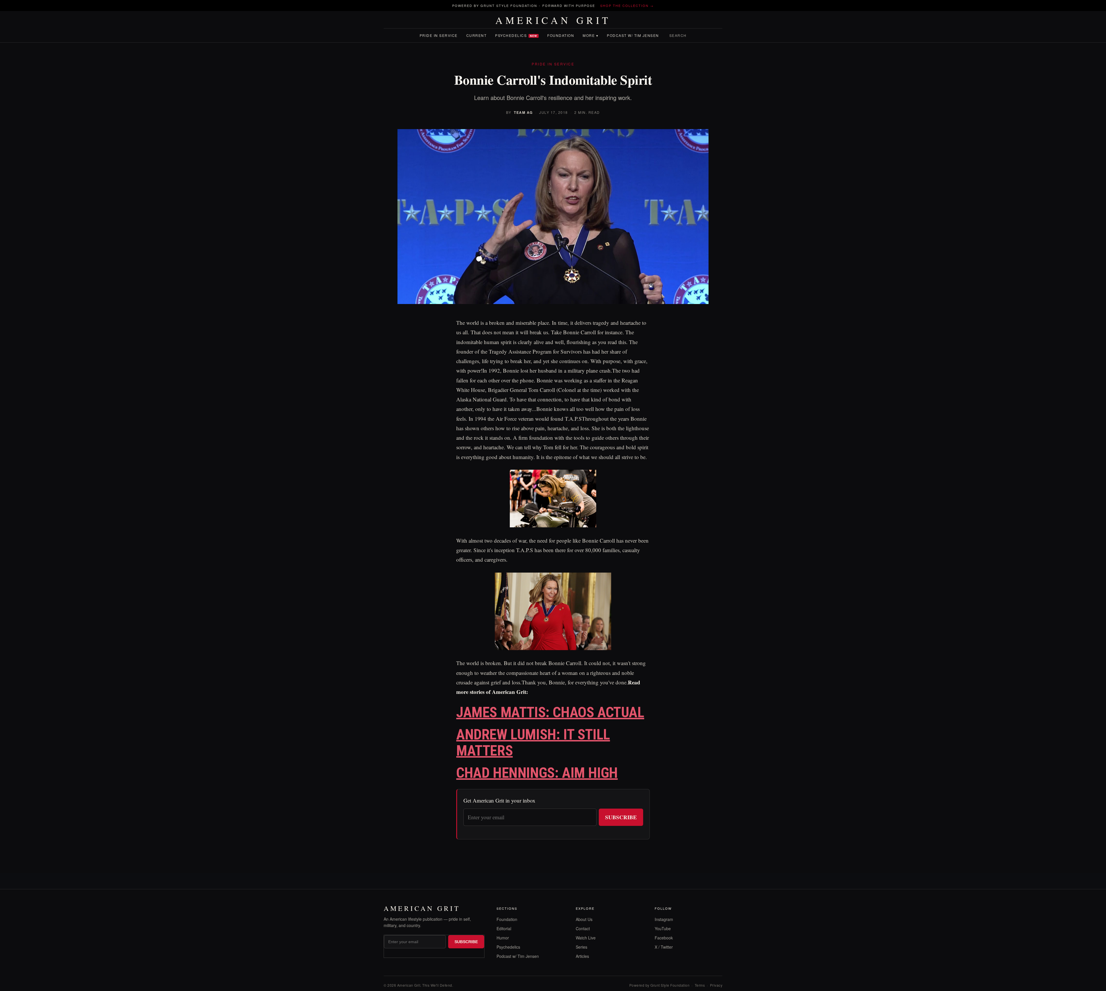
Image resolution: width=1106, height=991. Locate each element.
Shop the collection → (627, 5)
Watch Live (586, 938)
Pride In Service (439, 35)
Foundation (560, 35)
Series (581, 947)
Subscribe (621, 817)
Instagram (664, 919)
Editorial (504, 928)
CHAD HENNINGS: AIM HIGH (537, 773)
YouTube (663, 928)
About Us (584, 919)
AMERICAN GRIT (553, 20)
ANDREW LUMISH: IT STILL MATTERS (533, 742)
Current (476, 35)
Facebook (664, 938)
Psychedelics (516, 35)
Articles (582, 956)
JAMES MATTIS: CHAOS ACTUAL (550, 712)
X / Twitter (664, 947)
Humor (503, 938)
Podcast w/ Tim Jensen (633, 35)
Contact (583, 928)
